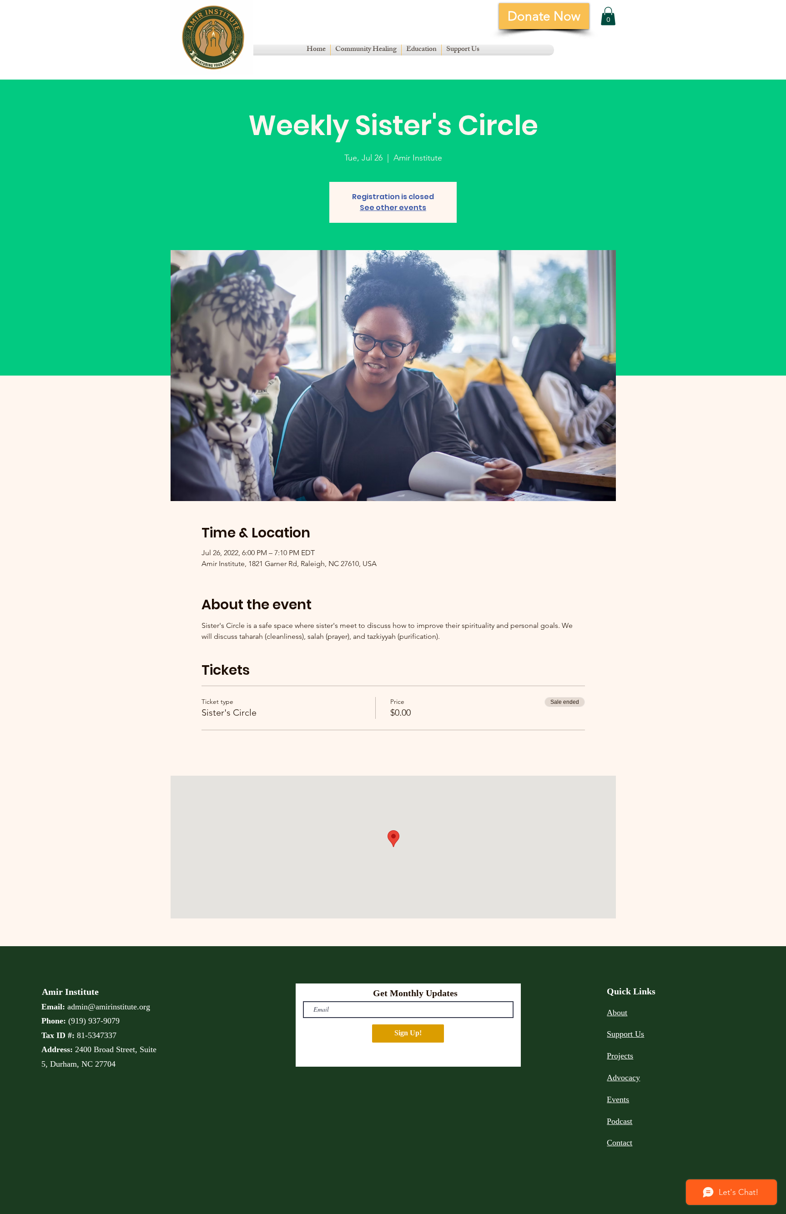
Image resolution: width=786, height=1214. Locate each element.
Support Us (625, 1033)
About (617, 1012)
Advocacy (623, 1077)
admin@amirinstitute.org (108, 1006)
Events (618, 1099)
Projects (620, 1055)
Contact (619, 1142)
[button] (366, 50)
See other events (393, 207)
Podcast (619, 1121)
